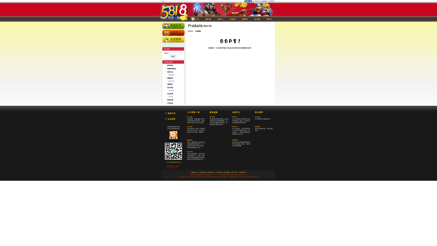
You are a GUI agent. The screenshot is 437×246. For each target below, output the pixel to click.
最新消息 (245, 19)
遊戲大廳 (208, 19)
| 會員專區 (210, 172)
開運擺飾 (171, 75)
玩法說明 (232, 19)
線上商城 (257, 19)
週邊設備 (171, 81)
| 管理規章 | (242, 172)
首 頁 (197, 19)
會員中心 (220, 19)
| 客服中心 (194, 172)
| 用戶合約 (234, 172)
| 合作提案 (226, 172)
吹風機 (170, 96)
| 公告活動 (218, 172)
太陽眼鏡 (171, 90)
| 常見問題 (202, 172)
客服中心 (269, 19)
